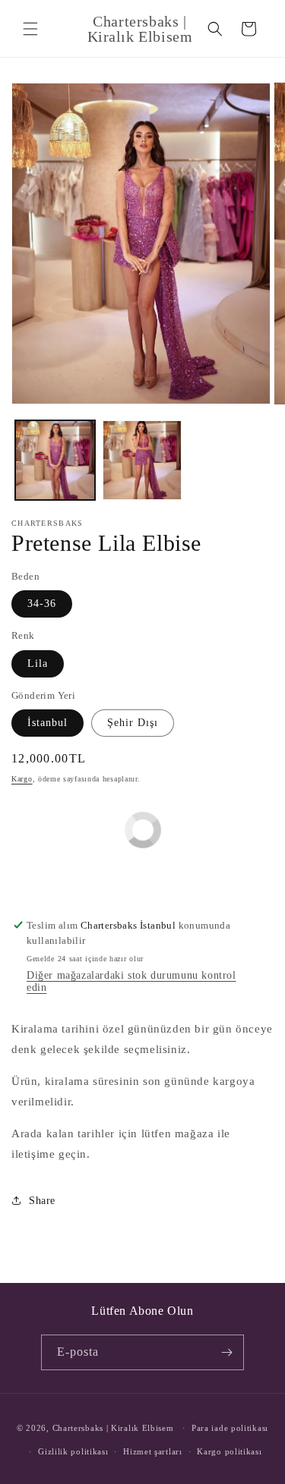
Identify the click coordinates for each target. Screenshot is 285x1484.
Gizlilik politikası (73, 1451)
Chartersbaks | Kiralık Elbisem (113, 1427)
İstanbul (47, 722)
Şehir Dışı (132, 722)
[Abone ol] (226, 1352)
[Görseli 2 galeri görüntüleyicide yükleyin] (142, 460)
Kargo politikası (229, 1451)
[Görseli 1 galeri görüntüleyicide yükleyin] (55, 460)
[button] (30, 29)
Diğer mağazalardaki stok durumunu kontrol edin (131, 981)
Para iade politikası (230, 1427)
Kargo (22, 779)
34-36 (41, 603)
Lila (37, 663)
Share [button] (42, 1200)
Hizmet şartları (152, 1451)
